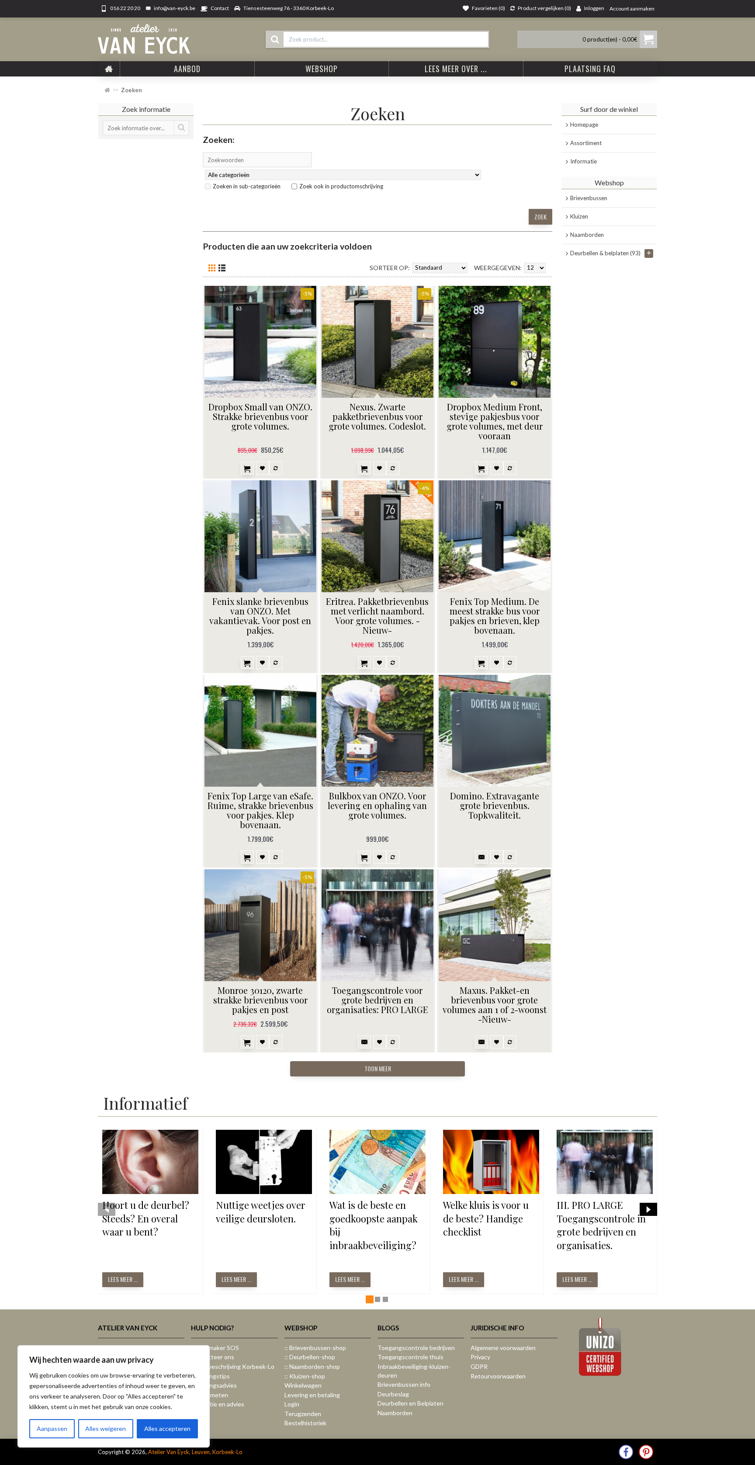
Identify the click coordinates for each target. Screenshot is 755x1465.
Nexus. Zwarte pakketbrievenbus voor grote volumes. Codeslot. (377, 416)
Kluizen (579, 216)
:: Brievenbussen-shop (315, 1347)
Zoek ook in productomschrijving (341, 186)
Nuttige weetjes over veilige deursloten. (260, 1211)
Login (291, 1404)
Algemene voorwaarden (503, 1347)
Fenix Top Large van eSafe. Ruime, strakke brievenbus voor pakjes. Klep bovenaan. (260, 810)
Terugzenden (302, 1413)
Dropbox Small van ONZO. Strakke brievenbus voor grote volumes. (260, 416)
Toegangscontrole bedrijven (416, 1347)
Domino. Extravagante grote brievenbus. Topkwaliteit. (494, 805)
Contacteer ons (212, 1357)
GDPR (479, 1366)
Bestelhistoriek (305, 1423)
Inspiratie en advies (217, 1404)
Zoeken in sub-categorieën (247, 186)
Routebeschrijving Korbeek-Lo (232, 1366)
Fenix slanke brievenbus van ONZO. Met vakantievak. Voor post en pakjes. (260, 615)
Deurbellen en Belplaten (410, 1403)
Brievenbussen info (404, 1384)
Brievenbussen (588, 197)
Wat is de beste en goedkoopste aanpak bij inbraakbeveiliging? (373, 1225)
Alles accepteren (167, 1428)
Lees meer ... (123, 1279)
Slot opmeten (209, 1395)
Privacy (480, 1357)
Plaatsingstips (210, 1376)
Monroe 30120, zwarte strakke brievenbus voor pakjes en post (260, 999)
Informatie (583, 161)
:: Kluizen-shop (304, 1376)
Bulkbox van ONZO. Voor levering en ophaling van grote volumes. (377, 805)
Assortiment (586, 142)
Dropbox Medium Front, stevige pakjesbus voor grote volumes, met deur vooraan (495, 421)
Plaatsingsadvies (214, 1385)
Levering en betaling (312, 1395)
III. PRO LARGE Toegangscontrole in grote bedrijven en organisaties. (601, 1225)
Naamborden (587, 234)
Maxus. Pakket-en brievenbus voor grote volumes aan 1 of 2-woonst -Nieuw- (495, 1004)
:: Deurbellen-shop (309, 1357)
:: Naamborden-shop (312, 1366)
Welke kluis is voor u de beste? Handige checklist (486, 1218)
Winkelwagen (303, 1385)
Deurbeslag (393, 1394)
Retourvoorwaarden (498, 1376)
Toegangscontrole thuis (410, 1357)
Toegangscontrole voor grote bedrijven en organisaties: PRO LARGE (377, 999)
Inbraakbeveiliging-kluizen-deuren (414, 1371)
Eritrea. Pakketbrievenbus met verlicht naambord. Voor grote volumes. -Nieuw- (377, 615)
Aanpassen (52, 1428)
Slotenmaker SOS (215, 1347)
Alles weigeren (105, 1428)
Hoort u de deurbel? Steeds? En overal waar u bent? (145, 1218)
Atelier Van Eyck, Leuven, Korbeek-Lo (195, 1451)
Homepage (584, 124)
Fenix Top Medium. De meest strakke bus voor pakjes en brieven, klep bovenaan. (495, 615)
